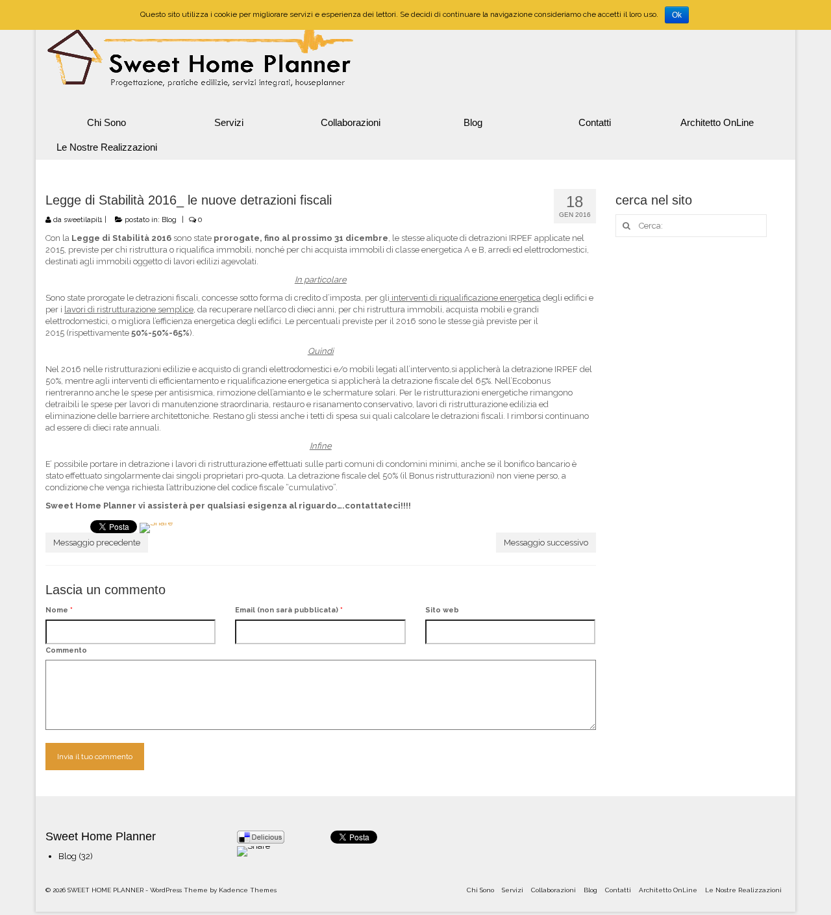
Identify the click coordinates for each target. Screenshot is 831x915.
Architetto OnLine (717, 122)
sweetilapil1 (83, 220)
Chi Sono (106, 122)
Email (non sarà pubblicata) (289, 610)
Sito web (442, 610)
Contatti (594, 122)
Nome (59, 610)
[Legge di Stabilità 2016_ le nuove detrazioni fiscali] (156, 533)
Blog (473, 122)
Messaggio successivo (546, 542)
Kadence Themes (248, 890)
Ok (677, 14)
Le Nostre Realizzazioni (106, 147)
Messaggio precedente (96, 542)
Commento (66, 650)
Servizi (228, 122)
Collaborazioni (350, 122)
